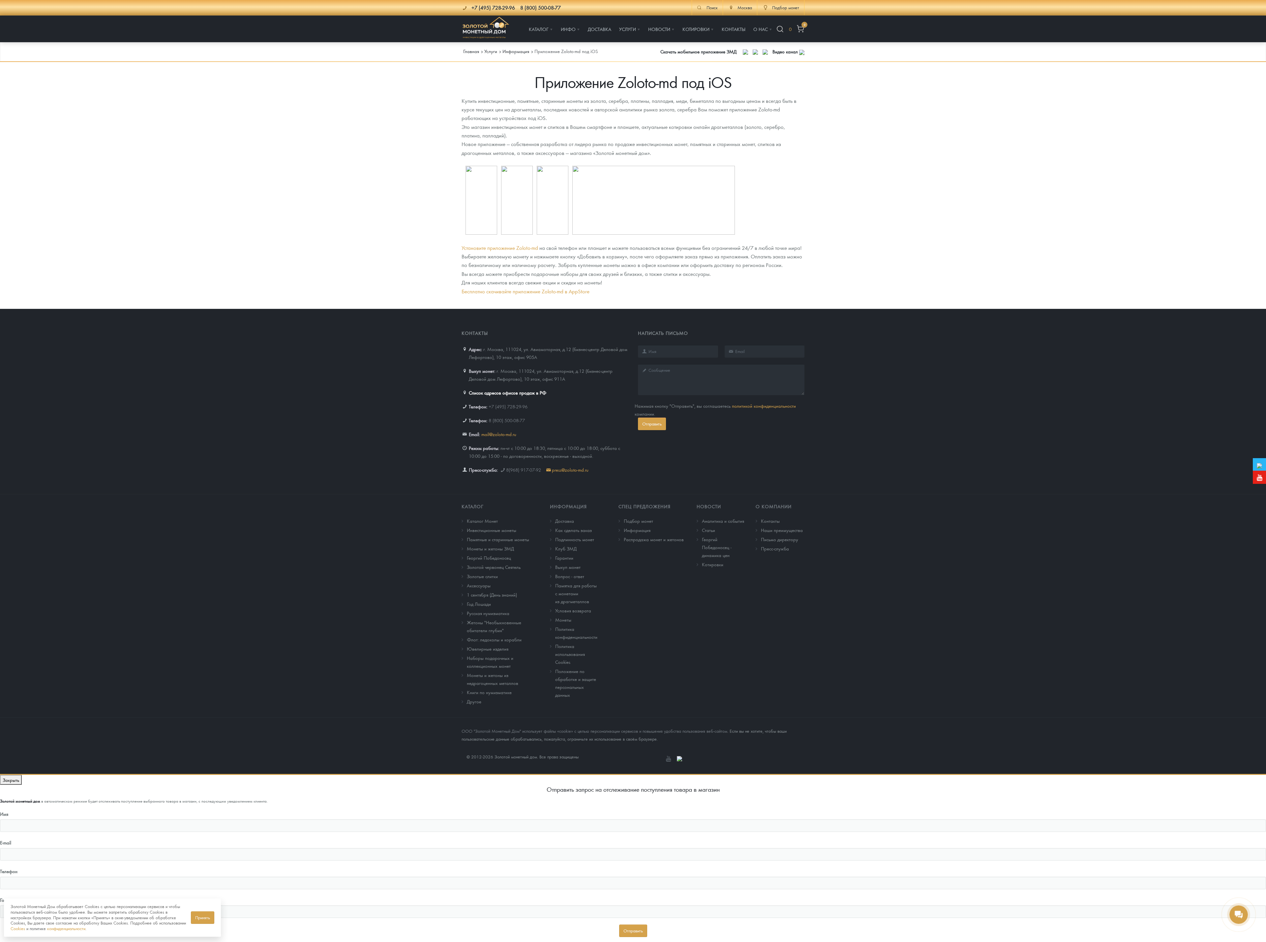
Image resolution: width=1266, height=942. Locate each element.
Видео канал (785, 51)
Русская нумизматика (488, 613)
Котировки (712, 564)
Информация (568, 506)
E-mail (5, 842)
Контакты (770, 521)
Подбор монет (638, 521)
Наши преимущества (782, 530)
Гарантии (564, 558)
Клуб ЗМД (566, 548)
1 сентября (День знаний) (492, 595)
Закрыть (11, 780)
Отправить (652, 424)
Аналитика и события (723, 521)
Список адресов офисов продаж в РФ (507, 393)
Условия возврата (573, 610)
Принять (202, 917)
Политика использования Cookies (570, 654)
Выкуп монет (568, 567)
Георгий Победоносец (489, 558)
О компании (774, 506)
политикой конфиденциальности (764, 406)
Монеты (563, 620)
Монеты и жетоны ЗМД (490, 548)
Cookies (18, 928)
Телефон (8, 871)
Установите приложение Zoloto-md (500, 247)
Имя (4, 814)
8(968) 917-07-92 (523, 470)
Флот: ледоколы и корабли (494, 639)
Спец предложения (644, 506)
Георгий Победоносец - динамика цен (717, 547)
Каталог (473, 506)
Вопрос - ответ (569, 576)
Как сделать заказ (573, 530)
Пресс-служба (775, 548)
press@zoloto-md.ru (570, 470)
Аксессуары (479, 585)
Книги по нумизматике (489, 692)
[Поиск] (780, 29)
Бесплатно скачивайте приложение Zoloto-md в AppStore (526, 291)
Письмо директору (779, 539)
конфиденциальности (66, 928)
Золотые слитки (482, 576)
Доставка (564, 521)
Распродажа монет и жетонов (654, 539)
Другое (474, 701)
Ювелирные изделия (487, 649)
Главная (471, 51)
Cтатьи (708, 530)
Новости (709, 506)
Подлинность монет (574, 539)
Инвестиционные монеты (491, 530)
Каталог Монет (482, 521)
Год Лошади (479, 604)
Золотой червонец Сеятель (494, 567)
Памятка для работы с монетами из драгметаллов (576, 593)
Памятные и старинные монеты (498, 539)
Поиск (712, 7)
